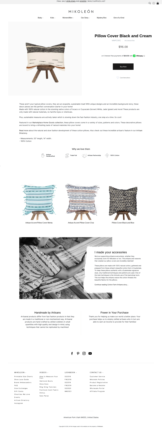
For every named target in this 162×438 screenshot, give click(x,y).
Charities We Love (22, 394)
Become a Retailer (97, 385)
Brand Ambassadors (23, 382)
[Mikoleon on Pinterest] (78, 353)
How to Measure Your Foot (49, 377)
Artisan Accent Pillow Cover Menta (38, 223)
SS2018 (68, 376)
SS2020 (68, 388)
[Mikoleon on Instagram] (84, 353)
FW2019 (68, 385)
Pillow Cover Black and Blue (123, 223)
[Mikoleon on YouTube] (90, 353)
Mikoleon (100, 426)
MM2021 (68, 391)
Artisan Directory (21, 400)
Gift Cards (18, 391)
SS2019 (68, 382)
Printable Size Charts (23, 376)
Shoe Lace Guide (21, 379)
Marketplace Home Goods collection (47, 122)
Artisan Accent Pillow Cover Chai (81, 223)
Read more (23, 130)
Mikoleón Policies (97, 379)
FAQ (16, 385)
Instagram (18, 403)
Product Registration (99, 382)
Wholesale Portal (97, 388)
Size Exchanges (21, 388)
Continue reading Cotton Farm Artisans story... (111, 285)
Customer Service (97, 376)
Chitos (42, 393)
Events (17, 397)
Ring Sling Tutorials (48, 387)
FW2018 (68, 379)
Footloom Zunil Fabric (49, 390)
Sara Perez (44, 396)
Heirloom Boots (46, 381)
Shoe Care (44, 384)
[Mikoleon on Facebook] (72, 353)
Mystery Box (101, 18)
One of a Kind (119, 18)
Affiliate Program (97, 391)
